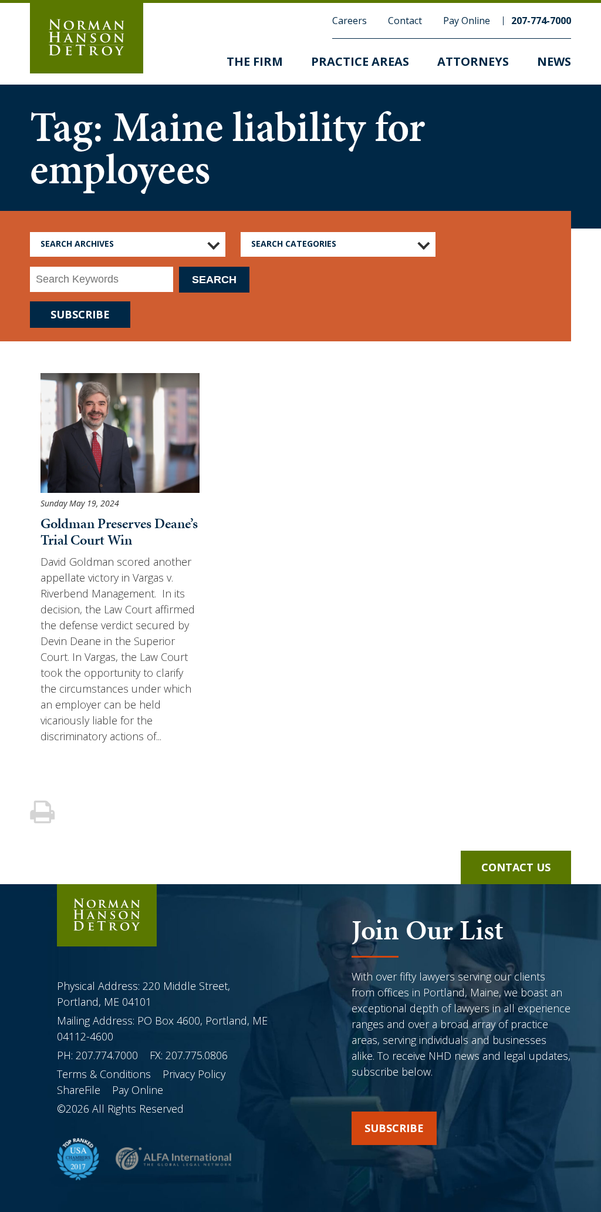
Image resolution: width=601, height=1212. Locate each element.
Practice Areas (360, 61)
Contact (405, 20)
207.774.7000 (107, 1055)
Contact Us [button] (516, 867)
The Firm (255, 61)
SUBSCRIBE (80, 314)
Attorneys (473, 61)
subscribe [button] (394, 1128)
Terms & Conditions (105, 1074)
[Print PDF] (44, 812)
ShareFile (78, 1090)
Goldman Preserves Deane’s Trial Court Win (119, 531)
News (554, 61)
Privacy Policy (194, 1074)
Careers (349, 20)
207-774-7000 (541, 20)
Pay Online (466, 20)
